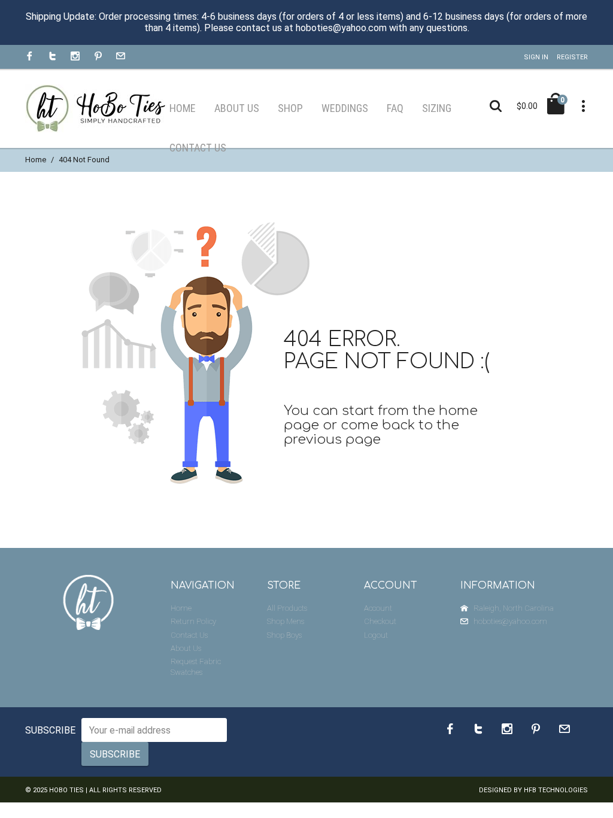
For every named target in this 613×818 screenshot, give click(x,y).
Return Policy (193, 621)
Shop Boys (284, 635)
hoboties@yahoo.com (510, 621)
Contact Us (189, 635)
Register (572, 57)
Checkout (380, 621)
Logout (376, 635)
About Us (186, 648)
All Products (287, 608)
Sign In (536, 57)
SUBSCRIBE (50, 730)
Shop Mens (285, 621)
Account (378, 608)
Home (35, 159)
